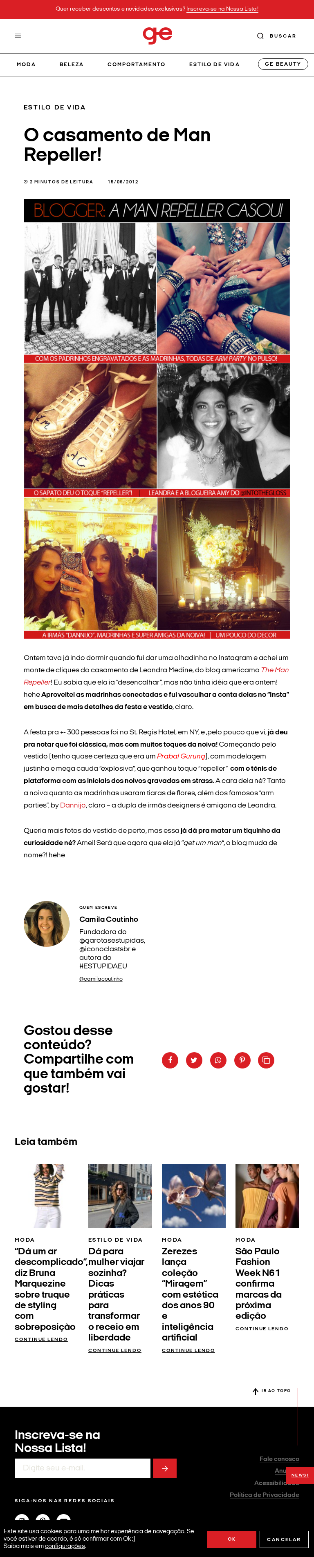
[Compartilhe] (266, 1060)
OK (232, 1539)
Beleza (72, 64)
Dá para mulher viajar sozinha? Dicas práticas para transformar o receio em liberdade (116, 1295)
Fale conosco (279, 1459)
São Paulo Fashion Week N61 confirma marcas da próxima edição (259, 1284)
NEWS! (300, 1475)
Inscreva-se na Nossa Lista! (222, 9)
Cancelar (284, 1539)
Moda (26, 64)
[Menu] (18, 36)
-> (165, 1468)
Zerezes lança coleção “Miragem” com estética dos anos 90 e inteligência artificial (190, 1295)
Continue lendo (41, 1339)
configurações (65, 1547)
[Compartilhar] (170, 1060)
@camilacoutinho (101, 979)
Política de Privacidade (264, 1495)
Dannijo (73, 805)
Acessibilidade (276, 1483)
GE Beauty (283, 64)
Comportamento (137, 64)
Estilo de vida (214, 64)
